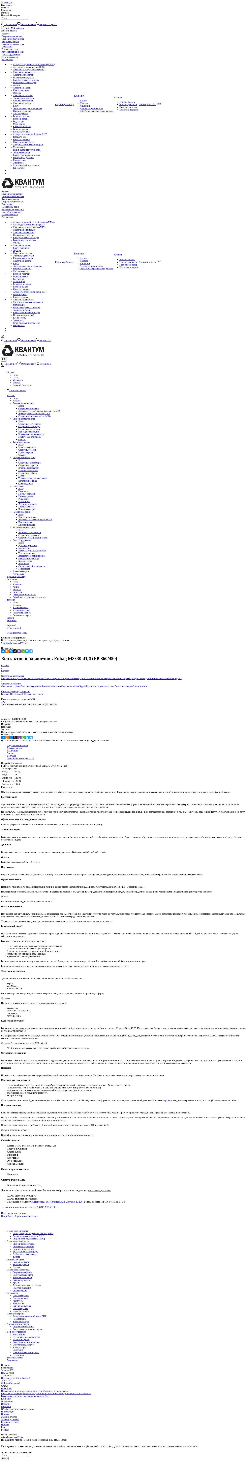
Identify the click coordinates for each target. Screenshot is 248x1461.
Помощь (5, 1414)
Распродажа (176, 678)
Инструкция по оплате (13, 1213)
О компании (7, 1401)
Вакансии (6, 1406)
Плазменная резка (27, 517)
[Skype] (27, 651)
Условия (17, 605)
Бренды (5, 1430)
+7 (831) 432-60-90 (45, 1207)
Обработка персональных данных (17, 1409)
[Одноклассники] (7, 651)
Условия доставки (10, 1419)
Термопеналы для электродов (100, 686)
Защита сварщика (27, 447)
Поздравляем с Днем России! (15, 1378)
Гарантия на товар (10, 1422)
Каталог (17, 400)
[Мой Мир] (11, 651)
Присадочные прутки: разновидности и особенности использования (34, 1391)
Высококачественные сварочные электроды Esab (25, 1396)
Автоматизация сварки (29, 532)
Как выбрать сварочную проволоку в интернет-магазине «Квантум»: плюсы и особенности (46, 1393)
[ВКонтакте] (3, 651)
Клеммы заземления (51, 686)
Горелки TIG (7, 694)
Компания (18, 584)
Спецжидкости (140, 686)
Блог (3, 1427)
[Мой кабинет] (2, 337)
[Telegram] (31, 651)
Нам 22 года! (7, 1373)
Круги (83, 686)
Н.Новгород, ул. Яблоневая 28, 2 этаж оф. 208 (57, 1201)
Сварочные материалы (29, 424)
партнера (167, 1100)
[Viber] (19, 651)
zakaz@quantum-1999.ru (15, 643)
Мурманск (18, 380)
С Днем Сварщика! (10, 1383)
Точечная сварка (162, 678)
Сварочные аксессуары (29, 462)
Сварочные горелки (11, 686)
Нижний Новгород (22, 385)
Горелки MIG (20, 694)
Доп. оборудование (27, 545)
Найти (4, 1458)
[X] (15, 651)
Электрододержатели (31, 686)
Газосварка (23, 491)
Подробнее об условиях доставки (19, 1216)
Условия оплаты (9, 1417)
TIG (3, 702)
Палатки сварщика (124, 686)
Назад (15, 375)
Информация (7, 1411)
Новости (5, 1404)
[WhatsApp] (23, 651)
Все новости (7, 1367)
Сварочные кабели (70, 686)
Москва (16, 382)
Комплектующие (35, 694)
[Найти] (2, 21)
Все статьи (6, 1388)
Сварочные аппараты (28, 408)
